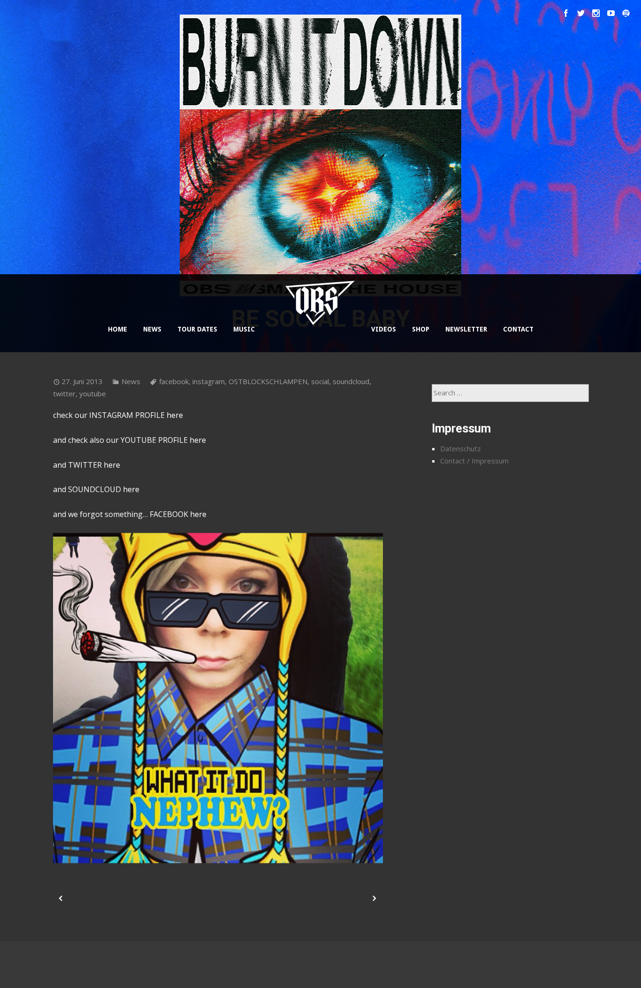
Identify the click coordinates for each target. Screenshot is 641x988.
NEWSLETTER (466, 329)
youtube (92, 393)
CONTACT (518, 329)
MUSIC (244, 329)
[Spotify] (626, 13)
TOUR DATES (197, 329)
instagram (208, 381)
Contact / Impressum (474, 460)
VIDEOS (383, 329)
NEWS (152, 329)
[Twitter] (581, 13)
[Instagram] (596, 13)
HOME (117, 329)
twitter (64, 393)
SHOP (420, 329)
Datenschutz (460, 448)
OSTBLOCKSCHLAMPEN (268, 381)
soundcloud (351, 381)
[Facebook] (566, 13)
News (131, 381)
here (175, 415)
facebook (174, 381)
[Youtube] (611, 13)
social (320, 381)
